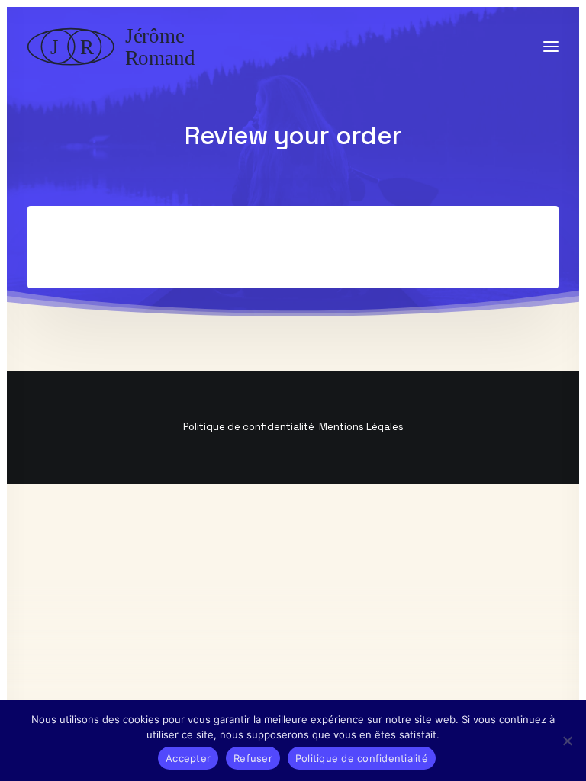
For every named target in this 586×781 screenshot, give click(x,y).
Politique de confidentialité (248, 426)
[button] (551, 46)
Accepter (188, 758)
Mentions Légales (361, 426)
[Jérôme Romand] (115, 46)
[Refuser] (567, 740)
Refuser (252, 758)
